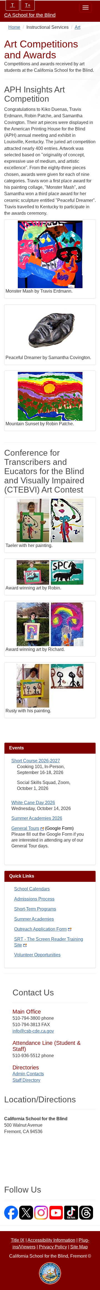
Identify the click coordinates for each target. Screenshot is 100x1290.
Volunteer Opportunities (37, 954)
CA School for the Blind (30, 15)
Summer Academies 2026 (36, 818)
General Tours (42, 828)
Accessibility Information (51, 1240)
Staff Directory (26, 1080)
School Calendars (32, 889)
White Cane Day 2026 (33, 802)
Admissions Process (34, 899)
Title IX (17, 1240)
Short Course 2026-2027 (35, 760)
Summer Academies (34, 919)
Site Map (79, 1246)
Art (77, 27)
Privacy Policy (53, 1246)
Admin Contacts (28, 1073)
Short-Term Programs (35, 909)
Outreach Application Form (40, 929)
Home (14, 27)
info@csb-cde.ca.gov (33, 1031)
